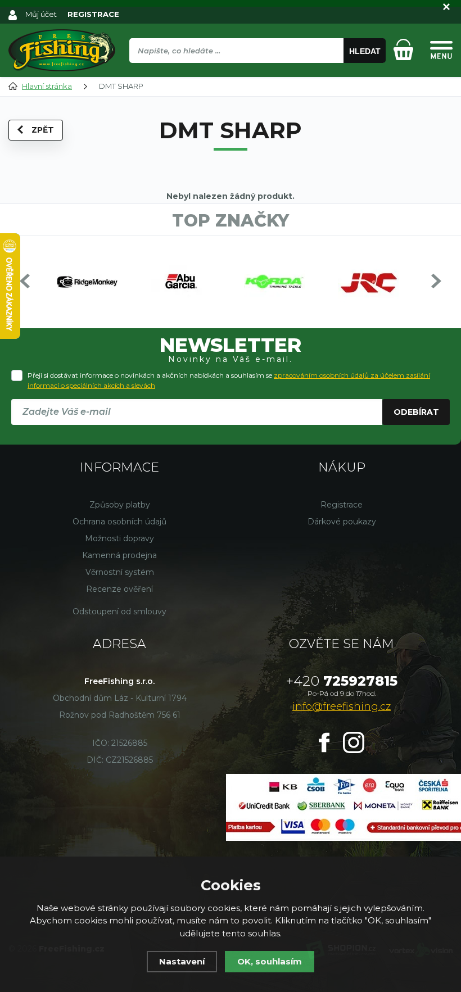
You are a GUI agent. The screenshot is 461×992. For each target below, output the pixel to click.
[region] (257, 74)
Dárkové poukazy (342, 522)
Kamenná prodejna (119, 555)
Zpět (42, 130)
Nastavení (182, 961)
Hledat (365, 51)
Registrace (341, 505)
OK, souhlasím (269, 961)
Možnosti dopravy (119, 538)
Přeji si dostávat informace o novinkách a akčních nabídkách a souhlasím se (229, 380)
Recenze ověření (119, 589)
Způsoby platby (119, 505)
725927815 (341, 681)
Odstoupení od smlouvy (119, 611)
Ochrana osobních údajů (119, 522)
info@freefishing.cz (341, 706)
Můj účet (41, 14)
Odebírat (416, 412)
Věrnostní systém (119, 572)
